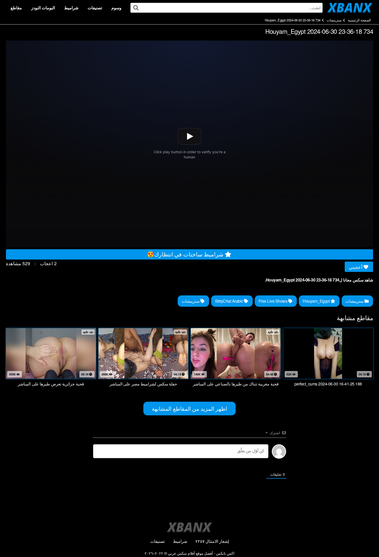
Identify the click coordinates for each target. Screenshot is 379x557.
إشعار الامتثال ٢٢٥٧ (212, 541)
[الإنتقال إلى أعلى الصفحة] (365, 540)
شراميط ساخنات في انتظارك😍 (186, 254)
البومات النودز (43, 8)
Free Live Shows (273, 301)
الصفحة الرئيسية (359, 20)
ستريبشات (334, 20)
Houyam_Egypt (317, 301)
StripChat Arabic (229, 301)
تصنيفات (95, 8)
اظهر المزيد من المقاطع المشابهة (189, 408)
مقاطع (16, 8)
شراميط (71, 8)
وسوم (116, 8)
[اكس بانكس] (350, 8)
